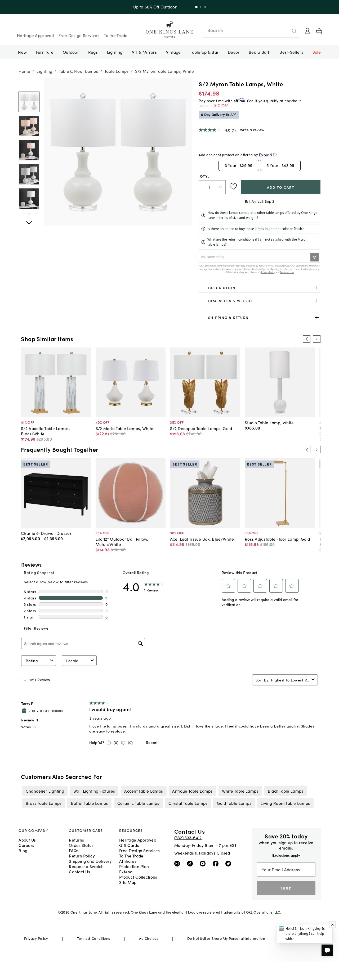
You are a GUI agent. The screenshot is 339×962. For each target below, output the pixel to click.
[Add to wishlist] (233, 186)
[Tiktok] (191, 863)
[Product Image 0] (29, 102)
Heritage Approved (35, 35)
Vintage (173, 52)
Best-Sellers (291, 52)
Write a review (252, 130)
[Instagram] (178, 863)
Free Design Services (79, 35)
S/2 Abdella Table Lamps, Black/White (45, 430)
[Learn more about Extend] (274, 154)
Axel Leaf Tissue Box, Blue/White (202, 539)
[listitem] (45, 791)
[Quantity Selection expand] (221, 187)
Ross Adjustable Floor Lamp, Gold (277, 539)
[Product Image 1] (29, 126)
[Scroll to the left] (306, 339)
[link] (259, 288)
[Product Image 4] (29, 198)
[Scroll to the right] (316, 339)
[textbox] (212, 187)
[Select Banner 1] (202, 7)
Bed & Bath (259, 52)
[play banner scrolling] (207, 7)
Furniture (44, 52)
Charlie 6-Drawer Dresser (46, 533)
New (22, 52)
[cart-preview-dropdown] (319, 31)
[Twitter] (229, 863)
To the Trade (115, 35)
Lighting (115, 52)
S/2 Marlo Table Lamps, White (125, 428)
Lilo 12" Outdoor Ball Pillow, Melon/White (122, 541)
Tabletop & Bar (204, 52)
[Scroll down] (29, 84)
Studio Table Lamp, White (269, 422)
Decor (233, 52)
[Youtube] (204, 863)
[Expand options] (317, 288)
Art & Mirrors (144, 52)
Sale (317, 52)
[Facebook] (217, 863)
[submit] (294, 31)
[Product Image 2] (29, 150)
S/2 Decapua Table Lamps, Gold (201, 428)
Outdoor (71, 52)
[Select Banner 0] (198, 7)
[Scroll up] (29, 220)
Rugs (93, 52)
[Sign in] (307, 31)
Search (215, 30)
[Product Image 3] (29, 174)
